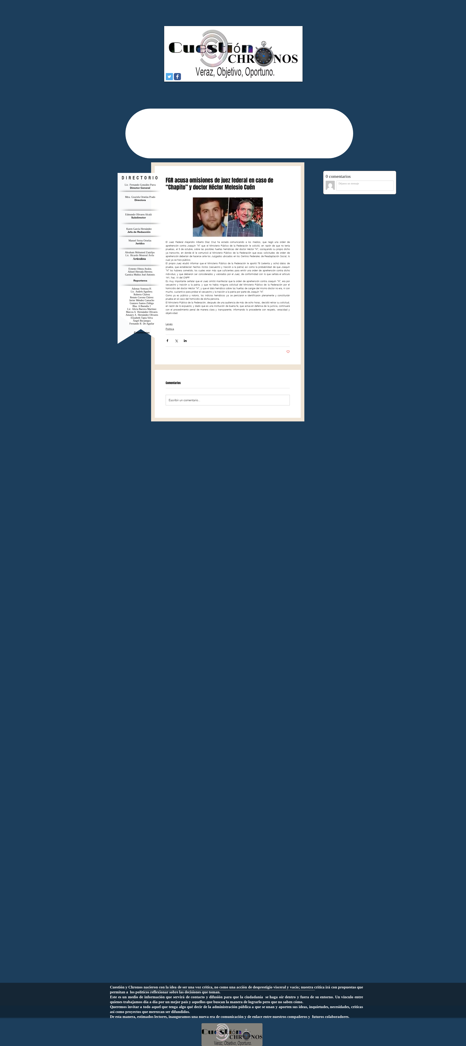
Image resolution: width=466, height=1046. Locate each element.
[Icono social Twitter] (169, 76)
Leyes (169, 324)
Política (170, 329)
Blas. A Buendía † (142, 306)
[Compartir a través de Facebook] (167, 340)
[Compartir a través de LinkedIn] (185, 340)
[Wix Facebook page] (177, 76)
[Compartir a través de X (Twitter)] (176, 340)
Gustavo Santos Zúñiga (142, 303)
